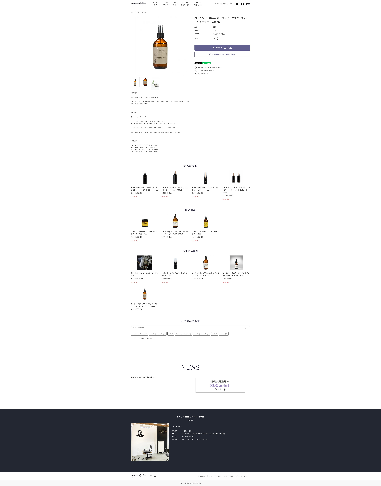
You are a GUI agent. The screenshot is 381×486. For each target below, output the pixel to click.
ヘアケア (170, 334)
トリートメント (141, 12)
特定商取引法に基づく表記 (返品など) (208, 67)
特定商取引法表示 (228, 476)
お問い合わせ (202, 476)
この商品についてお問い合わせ (222, 54)
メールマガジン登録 (214, 476)
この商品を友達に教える (204, 70)
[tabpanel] (160, 46)
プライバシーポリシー (242, 476)
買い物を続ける (201, 73)
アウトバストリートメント (183, 334)
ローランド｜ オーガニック (139, 334)
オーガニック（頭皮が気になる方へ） (142, 338)
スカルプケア (224, 334)
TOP (132, 12)
